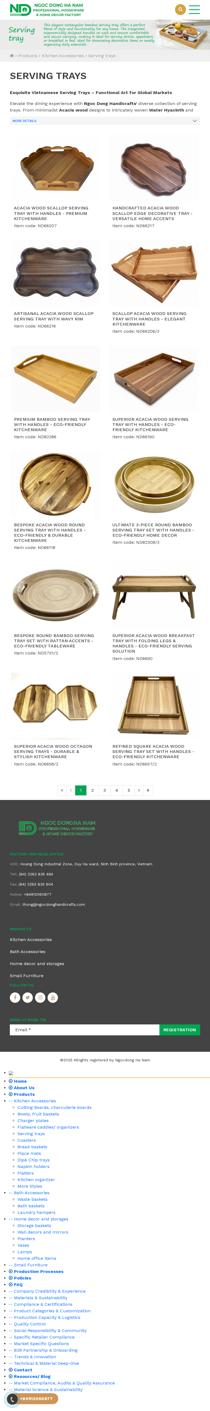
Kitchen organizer (36, 1179)
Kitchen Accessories (63, 55)
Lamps (25, 1251)
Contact (22, 1369)
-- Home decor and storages (38, 1219)
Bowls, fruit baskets (38, 1114)
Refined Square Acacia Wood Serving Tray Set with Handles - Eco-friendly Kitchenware (153, 751)
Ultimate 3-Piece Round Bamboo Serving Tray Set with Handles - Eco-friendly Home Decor (153, 530)
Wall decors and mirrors (43, 1232)
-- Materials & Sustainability (38, 1297)
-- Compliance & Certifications (40, 1304)
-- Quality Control (27, 1324)
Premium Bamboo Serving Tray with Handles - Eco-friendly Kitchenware (52, 424)
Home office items (37, 1258)
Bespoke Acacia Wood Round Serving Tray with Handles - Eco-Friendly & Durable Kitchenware (50, 532)
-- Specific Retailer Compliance (42, 1337)
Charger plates (33, 1120)
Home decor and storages (37, 963)
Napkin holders (33, 1166)
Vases (23, 1245)
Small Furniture (26, 975)
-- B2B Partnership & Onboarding (43, 1350)
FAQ (18, 1284)
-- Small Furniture (28, 1264)
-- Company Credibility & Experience (47, 1291)
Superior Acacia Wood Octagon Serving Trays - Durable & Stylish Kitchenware (53, 751)
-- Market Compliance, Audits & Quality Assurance (62, 1383)
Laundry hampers (37, 1212)
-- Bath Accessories (29, 1192)
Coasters (27, 1140)
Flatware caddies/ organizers (48, 1127)
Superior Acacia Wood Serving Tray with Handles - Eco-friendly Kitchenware (150, 424)
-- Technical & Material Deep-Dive (44, 1363)
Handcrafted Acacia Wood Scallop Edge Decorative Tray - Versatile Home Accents (152, 213)
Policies (22, 1278)
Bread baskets (32, 1146)
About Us (23, 1087)
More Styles (30, 1186)
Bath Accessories (27, 951)
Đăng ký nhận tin (28, 1020)
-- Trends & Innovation (32, 1356)
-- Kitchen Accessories (32, 1100)
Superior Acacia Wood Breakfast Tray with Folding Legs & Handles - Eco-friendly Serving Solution (153, 643)
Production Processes (38, 1271)
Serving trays (102, 55)
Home (20, 1081)
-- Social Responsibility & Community (48, 1330)
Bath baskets (31, 1205)
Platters (26, 1173)
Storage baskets (34, 1225)
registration (180, 1029)
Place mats (29, 1153)
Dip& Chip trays (34, 1159)
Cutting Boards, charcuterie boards (55, 1107)
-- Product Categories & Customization (50, 1310)
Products (27, 55)
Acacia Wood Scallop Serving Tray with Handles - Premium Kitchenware (51, 213)
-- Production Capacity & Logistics (44, 1317)
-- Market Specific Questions (39, 1343)
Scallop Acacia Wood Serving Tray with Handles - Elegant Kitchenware (149, 318)
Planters (26, 1238)
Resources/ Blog (32, 1376)
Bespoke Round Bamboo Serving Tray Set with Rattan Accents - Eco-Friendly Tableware (54, 640)
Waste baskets (33, 1199)
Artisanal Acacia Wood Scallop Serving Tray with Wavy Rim (54, 316)
